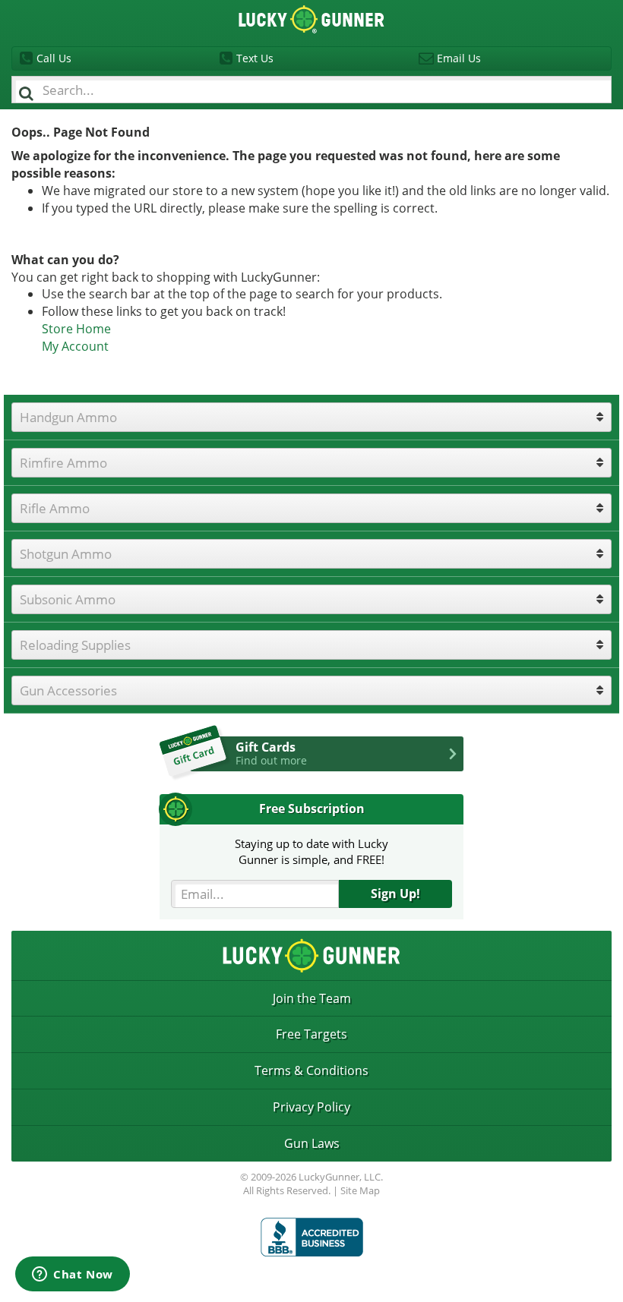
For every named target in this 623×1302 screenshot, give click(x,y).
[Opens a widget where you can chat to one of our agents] (72, 1275)
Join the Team (312, 998)
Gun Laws (312, 1143)
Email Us (459, 58)
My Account (75, 346)
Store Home (76, 328)
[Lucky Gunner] (312, 1237)
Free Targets (311, 1034)
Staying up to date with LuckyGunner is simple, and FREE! (311, 851)
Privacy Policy (311, 1107)
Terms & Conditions (311, 1070)
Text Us (255, 58)
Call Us (53, 58)
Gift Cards (271, 753)
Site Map (360, 1190)
